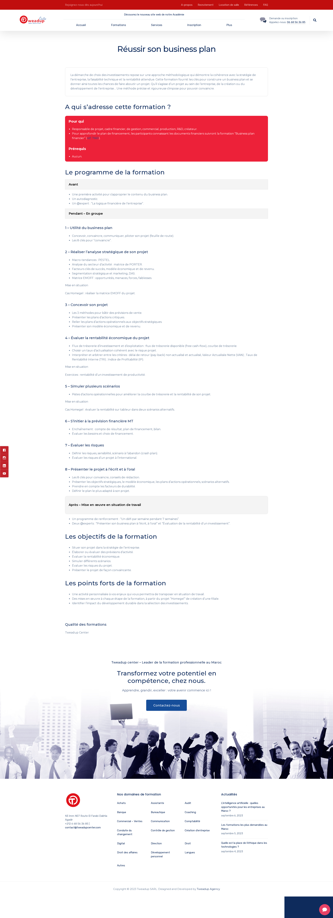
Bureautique (158, 812)
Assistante (157, 803)
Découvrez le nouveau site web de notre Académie (154, 14)
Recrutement (206, 4)
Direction (156, 843)
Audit (188, 803)
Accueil (81, 25)
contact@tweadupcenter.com (83, 827)
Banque (121, 812)
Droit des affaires (127, 852)
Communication (160, 821)
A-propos (187, 4)
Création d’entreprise (197, 830)
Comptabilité (192, 821)
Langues (190, 852)
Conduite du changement (124, 832)
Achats (121, 803)
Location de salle (229, 4)
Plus (229, 25)
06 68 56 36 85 (296, 22)
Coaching (190, 812)
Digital (121, 843)
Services (156, 25)
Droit (188, 843)
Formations (118, 25)
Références (251, 4)
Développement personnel (160, 854)
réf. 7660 (93, 138)
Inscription (194, 25)
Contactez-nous (166, 705)
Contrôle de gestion (163, 830)
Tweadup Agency (208, 889)
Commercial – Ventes (129, 821)
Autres (121, 865)
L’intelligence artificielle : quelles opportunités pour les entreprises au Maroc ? (243, 806)
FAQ (265, 4)
